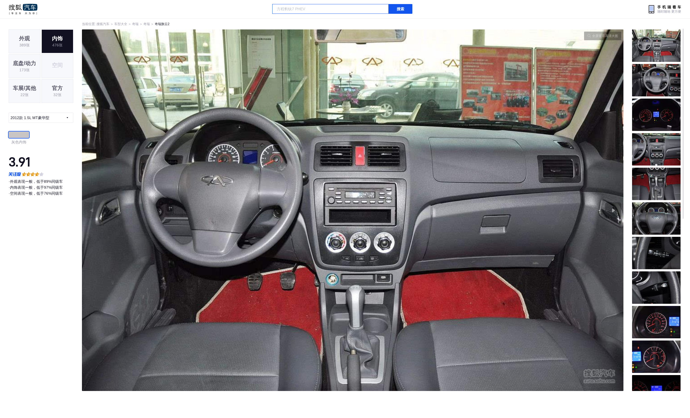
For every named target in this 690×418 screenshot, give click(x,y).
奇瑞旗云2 (162, 24)
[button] (217, 210)
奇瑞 (135, 24)
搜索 (400, 9)
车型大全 (120, 24)
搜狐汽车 (23, 9)
